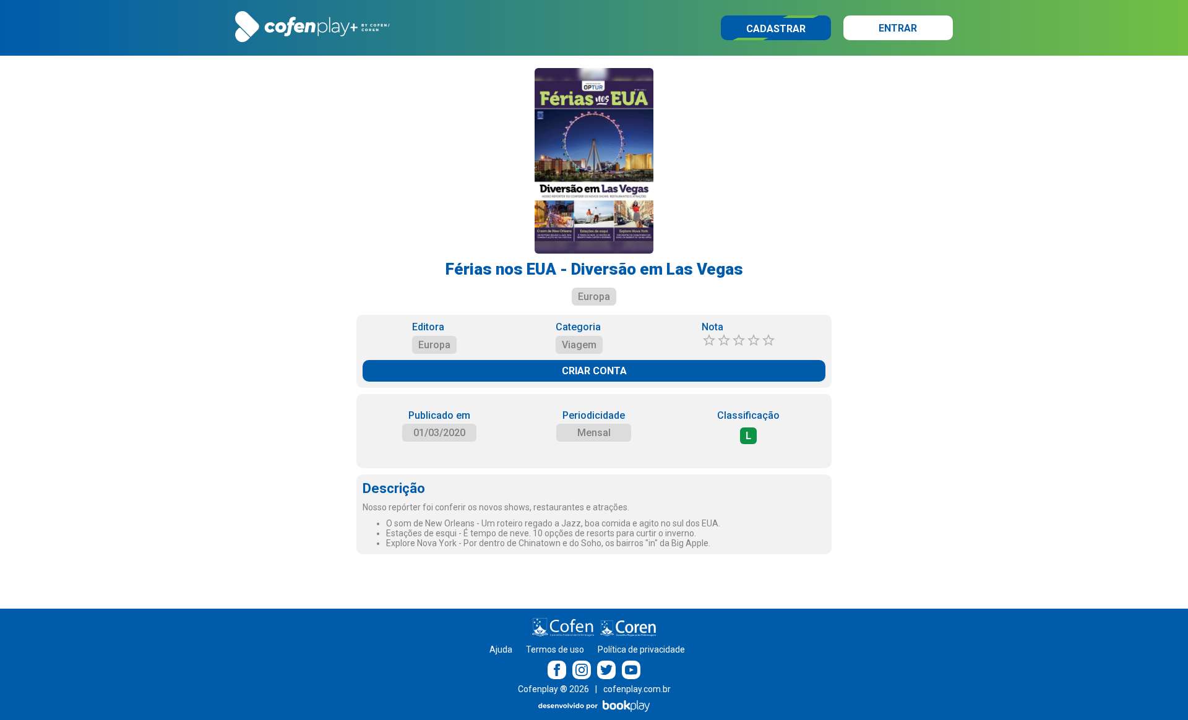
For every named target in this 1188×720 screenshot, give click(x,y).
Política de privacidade (641, 649)
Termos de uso (555, 649)
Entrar (898, 28)
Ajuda (500, 649)
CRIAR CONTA (594, 371)
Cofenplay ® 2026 (553, 689)
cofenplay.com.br (637, 689)
